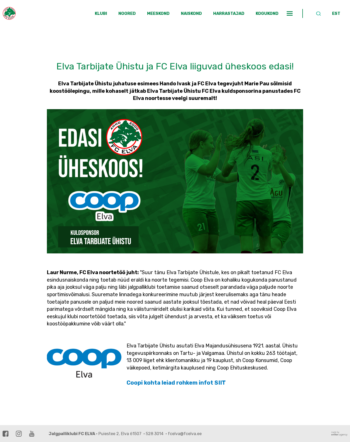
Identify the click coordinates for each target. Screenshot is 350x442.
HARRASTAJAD (228, 13)
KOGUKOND (267, 13)
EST (336, 13)
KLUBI (101, 13)
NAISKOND (191, 13)
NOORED (127, 13)
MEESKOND (158, 13)
